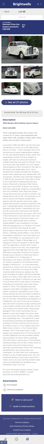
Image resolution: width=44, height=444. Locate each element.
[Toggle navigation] (3, 4)
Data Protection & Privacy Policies (22, 426)
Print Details (12, 385)
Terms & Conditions (22, 422)
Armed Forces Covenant (22, 430)
